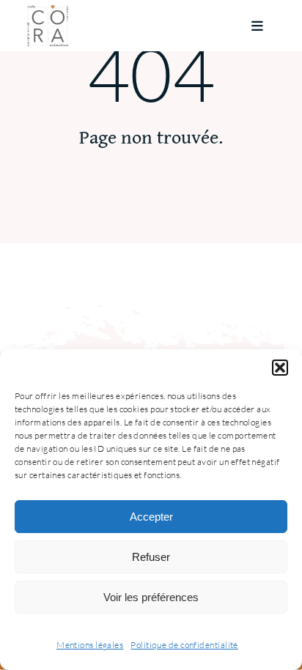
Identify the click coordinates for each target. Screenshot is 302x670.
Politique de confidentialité (184, 644)
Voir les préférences (151, 597)
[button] (280, 367)
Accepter (151, 516)
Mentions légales (89, 644)
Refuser (151, 557)
